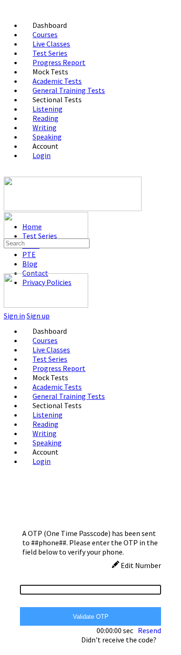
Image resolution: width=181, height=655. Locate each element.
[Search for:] (47, 242)
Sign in (14, 315)
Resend (149, 630)
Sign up (38, 315)
